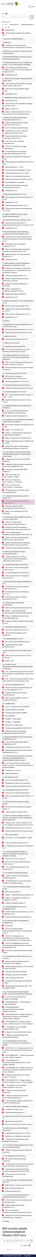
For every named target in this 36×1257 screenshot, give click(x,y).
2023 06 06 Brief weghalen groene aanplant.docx (14, 634)
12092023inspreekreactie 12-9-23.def (16, 173)
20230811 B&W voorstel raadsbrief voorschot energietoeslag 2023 (17, 913)
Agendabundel (9, 30)
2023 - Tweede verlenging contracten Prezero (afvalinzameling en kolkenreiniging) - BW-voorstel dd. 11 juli (17, 674)
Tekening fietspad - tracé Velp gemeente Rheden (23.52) (16, 255)
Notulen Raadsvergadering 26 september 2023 (16, 34)
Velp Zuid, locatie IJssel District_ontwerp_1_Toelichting (11, 481)
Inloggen (26, 1255)
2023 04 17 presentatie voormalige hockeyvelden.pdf (14, 147)
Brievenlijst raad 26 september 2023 (16, 339)
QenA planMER (10, 716)
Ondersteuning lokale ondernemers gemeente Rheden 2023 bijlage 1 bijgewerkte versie (18, 1165)
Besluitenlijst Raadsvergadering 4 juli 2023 (18, 332)
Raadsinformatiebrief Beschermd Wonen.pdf (19, 388)
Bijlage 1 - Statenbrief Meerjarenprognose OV (19, 895)
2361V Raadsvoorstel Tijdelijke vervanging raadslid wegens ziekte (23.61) (17, 84)
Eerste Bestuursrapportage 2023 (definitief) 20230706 (17, 982)
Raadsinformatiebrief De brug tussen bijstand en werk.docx (17, 368)
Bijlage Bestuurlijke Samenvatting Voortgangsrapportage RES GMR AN (14, 732)
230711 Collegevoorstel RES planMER (17, 706)
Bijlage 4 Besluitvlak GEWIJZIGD (15, 294)
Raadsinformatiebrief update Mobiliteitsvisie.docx (12, 646)
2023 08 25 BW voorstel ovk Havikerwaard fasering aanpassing (17, 1201)
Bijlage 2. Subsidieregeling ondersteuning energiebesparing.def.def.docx (16, 434)
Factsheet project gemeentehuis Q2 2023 (18, 747)
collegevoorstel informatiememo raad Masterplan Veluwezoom (15, 1140)
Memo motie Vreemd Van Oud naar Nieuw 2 (18, 1124)
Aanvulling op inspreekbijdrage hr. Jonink (18, 170)
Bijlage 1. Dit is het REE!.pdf (14, 430)
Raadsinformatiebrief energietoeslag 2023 (18, 917)
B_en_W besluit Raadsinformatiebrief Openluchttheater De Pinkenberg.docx (15, 412)
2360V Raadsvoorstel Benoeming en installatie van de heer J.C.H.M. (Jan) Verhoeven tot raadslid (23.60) (17, 70)
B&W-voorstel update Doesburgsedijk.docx (18, 608)
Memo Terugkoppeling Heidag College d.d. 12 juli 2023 (18, 797)
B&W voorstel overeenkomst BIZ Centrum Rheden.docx (16, 656)
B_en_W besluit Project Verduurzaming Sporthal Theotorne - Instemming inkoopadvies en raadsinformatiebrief (17, 765)
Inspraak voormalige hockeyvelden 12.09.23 (19, 179)
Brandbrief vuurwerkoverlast (14, 1121)
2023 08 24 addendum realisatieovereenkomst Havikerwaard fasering (16, 1211)
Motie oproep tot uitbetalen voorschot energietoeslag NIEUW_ (15, 699)
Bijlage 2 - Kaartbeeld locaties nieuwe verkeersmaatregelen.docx (15, 617)
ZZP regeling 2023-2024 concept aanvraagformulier (14, 1175)
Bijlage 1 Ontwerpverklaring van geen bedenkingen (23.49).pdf (15, 279)
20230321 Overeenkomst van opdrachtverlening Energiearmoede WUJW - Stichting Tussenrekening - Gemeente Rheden (16, 938)
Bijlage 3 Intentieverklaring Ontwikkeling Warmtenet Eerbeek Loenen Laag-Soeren (16, 544)
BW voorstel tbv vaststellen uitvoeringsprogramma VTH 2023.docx (14, 377)
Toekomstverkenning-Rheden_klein (16, 812)
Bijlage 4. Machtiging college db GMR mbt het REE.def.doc (18, 442)
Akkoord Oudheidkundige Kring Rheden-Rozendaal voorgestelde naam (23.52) (16, 250)
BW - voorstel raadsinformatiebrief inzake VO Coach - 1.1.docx (17, 396)
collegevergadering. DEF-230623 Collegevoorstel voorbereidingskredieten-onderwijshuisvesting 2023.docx (15, 559)
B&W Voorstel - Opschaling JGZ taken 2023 (18, 1185)
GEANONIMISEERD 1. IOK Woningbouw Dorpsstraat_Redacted (16, 1003)
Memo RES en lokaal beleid (14, 725)
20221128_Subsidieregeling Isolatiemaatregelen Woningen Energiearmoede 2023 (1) (17, 931)
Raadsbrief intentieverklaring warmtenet (17, 548)
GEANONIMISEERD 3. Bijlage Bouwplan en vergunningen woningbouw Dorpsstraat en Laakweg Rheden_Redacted (17, 1016)
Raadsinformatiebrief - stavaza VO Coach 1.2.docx (16, 401)
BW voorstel (9, 925)
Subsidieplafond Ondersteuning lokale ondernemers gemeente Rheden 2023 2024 (15, 1170)
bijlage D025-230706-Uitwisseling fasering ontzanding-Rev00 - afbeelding (17, 1216)
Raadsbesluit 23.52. (11, 259)
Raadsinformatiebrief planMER (14, 709)
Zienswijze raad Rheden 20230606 (16, 975)
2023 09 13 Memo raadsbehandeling (16, 128)
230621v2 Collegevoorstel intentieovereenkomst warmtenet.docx (14, 523)
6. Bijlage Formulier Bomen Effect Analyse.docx (14, 1091)
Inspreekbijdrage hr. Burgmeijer (15, 182)
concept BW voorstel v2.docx (14, 1109)
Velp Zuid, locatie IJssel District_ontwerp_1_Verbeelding (12, 486)
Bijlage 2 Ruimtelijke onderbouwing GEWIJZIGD (14, 285)
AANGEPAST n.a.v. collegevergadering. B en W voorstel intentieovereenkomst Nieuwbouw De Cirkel (17, 1050)
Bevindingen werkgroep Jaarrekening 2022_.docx (15, 593)
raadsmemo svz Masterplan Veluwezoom (18, 1136)
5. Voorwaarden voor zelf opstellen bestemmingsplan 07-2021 (14, 1028)
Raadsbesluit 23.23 (11, 190)
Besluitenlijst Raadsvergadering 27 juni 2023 (19, 329)
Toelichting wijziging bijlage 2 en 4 (16, 275)
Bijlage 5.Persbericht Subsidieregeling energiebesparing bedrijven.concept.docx (15, 447)
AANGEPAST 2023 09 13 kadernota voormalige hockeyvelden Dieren (15, 132)
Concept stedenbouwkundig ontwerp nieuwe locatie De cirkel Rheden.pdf (17, 1102)
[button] (32, 17)
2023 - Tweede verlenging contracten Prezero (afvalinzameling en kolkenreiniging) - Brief (17, 680)
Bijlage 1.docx (9, 661)
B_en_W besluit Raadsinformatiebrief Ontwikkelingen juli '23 (15, 743)
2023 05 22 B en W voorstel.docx (15, 859)
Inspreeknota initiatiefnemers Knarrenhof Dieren (16, 158)
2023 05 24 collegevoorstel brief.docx (16, 630)
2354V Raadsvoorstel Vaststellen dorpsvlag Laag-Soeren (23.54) (17, 105)
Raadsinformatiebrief (11, 773)
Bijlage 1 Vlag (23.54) (12, 109)
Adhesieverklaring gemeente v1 (15, 1112)
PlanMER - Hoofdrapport (13, 722)
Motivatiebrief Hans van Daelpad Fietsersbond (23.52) (14, 245)
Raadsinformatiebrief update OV (15, 903)
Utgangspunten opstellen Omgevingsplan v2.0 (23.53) (16, 310)
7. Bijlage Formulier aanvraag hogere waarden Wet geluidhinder (15, 1036)
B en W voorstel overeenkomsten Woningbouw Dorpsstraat (14, 998)
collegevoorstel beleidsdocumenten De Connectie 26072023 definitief (15, 962)
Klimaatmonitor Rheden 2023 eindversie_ (18, 783)
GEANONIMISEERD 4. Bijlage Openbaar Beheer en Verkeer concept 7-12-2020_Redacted (17, 1023)
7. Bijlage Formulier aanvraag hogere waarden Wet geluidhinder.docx (15, 1096)
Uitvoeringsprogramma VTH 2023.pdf (16, 381)
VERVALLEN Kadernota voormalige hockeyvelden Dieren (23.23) (15, 186)
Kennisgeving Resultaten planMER (16, 713)
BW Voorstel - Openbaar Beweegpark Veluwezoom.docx (15, 568)
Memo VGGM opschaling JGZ (14, 1188)
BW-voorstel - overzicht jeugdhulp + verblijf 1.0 (17, 839)
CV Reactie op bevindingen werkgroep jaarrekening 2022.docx (15, 587)
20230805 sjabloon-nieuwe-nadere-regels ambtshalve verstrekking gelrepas (16, 882)
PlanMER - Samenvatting (13, 719)
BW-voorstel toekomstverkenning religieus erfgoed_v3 (16, 808)
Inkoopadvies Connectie (12, 770)
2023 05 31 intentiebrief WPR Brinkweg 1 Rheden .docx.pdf (16, 863)
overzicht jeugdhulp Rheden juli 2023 (16, 843)
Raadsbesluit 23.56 (11, 202)
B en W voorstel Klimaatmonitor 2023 (16, 780)
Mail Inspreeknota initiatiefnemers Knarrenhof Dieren (17, 163)
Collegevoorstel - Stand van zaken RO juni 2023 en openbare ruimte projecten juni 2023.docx (17, 824)
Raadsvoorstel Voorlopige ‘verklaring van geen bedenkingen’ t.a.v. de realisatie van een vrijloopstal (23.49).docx (16, 270)
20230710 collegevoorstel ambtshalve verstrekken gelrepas (15, 877)
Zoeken (3, 13)
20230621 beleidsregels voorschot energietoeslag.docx (14, 694)
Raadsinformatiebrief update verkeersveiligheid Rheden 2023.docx (14, 507)
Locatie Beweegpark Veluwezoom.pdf (17, 572)
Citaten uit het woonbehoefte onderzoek (17, 176)
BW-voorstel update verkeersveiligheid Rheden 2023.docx (15, 502)
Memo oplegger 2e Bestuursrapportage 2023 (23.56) (17, 198)
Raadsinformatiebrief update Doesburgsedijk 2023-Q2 (17, 622)
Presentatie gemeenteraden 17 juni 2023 (17, 1133)
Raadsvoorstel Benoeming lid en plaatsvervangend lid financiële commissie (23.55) (17, 224)
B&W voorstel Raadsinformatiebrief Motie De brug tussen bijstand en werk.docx (17, 363)
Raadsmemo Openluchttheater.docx (16, 416)
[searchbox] (15, 17)
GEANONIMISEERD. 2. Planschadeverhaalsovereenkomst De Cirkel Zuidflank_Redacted (16, 1062)
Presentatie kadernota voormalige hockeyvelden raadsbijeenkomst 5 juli (14, 152)
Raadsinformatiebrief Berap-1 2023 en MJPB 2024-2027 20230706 (17, 967)
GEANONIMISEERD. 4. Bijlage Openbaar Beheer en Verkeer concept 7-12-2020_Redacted (17, 1081)
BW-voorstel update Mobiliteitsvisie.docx (17, 641)
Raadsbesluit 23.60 (11, 75)
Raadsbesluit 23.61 (11, 94)
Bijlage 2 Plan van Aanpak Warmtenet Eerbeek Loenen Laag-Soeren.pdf (15, 538)
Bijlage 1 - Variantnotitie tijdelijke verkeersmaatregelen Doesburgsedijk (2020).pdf (17, 612)
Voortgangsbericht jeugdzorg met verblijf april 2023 (17, 847)
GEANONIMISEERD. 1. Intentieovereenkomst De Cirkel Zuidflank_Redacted (18, 1056)
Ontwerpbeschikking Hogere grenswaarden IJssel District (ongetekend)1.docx (17, 465)
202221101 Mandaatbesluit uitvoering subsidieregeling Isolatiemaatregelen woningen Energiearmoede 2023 (17, 945)
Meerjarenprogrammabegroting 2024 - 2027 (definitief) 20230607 (17, 987)
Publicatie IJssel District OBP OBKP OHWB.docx (15, 470)
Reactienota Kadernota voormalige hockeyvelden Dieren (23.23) (14, 137)
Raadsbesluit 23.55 (11, 228)
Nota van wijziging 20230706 (14, 978)
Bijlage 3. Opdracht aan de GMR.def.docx (18, 438)
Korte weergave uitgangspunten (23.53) (17, 314)
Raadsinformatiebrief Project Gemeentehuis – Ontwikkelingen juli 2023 (17, 751)
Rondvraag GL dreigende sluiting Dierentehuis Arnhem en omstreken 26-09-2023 (17, 46)
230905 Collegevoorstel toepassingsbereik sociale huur (17, 1151)
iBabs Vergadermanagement (11, 1255)
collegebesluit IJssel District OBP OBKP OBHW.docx (16, 460)
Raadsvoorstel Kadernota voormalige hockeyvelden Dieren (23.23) (15, 124)
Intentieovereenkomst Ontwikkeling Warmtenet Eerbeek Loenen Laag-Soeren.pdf (16, 528)
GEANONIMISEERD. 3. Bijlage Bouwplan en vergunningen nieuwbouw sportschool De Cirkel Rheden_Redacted (17, 1070)
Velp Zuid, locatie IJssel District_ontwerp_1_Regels (11, 476)
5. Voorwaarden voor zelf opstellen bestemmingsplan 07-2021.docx (14, 1086)
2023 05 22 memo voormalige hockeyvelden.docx (13, 142)
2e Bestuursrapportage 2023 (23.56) (16, 205)
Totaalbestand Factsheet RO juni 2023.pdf (18, 828)
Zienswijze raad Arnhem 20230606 (16, 971)
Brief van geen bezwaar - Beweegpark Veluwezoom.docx (15, 577)
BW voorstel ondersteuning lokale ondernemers (14, 1160)
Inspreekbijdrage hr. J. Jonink (14, 167)
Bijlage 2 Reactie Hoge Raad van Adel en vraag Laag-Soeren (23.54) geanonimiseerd (16, 113)
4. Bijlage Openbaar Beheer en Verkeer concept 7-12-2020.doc (16, 1076)
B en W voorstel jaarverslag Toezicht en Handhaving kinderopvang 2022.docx (16, 350)
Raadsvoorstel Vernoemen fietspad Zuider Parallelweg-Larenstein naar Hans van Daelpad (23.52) (17, 239)
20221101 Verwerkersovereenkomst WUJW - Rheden (17, 951)
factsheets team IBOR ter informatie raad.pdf (19, 831)
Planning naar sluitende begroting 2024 (17, 793)
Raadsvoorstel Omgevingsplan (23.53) (17, 306)
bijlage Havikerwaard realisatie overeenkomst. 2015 (13, 1206)
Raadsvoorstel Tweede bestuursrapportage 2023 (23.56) (17, 209)
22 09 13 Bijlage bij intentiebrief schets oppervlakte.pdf (15, 868)
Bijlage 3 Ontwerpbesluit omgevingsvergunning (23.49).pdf (12, 290)
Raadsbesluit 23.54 (11, 100)
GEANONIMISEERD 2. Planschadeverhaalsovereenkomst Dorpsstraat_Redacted (13, 1009)
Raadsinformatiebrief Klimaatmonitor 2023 (18, 786)
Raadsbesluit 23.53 (11, 317)
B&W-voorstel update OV (13, 892)
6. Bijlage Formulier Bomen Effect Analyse (18, 1032)
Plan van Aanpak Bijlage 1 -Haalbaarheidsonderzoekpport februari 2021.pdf (17, 533)
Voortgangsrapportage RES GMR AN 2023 (18, 728)
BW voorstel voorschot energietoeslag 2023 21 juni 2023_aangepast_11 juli (17, 688)
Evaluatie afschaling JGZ (13, 1191)
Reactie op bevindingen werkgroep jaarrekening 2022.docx (14, 598)
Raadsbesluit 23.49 (11, 297)
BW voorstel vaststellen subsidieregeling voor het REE (17, 426)
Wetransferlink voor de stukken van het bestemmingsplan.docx (15, 491)
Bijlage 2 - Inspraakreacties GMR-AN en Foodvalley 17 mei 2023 (16, 899)
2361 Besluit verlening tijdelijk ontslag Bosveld (15, 90)
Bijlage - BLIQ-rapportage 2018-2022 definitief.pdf (15, 512)
